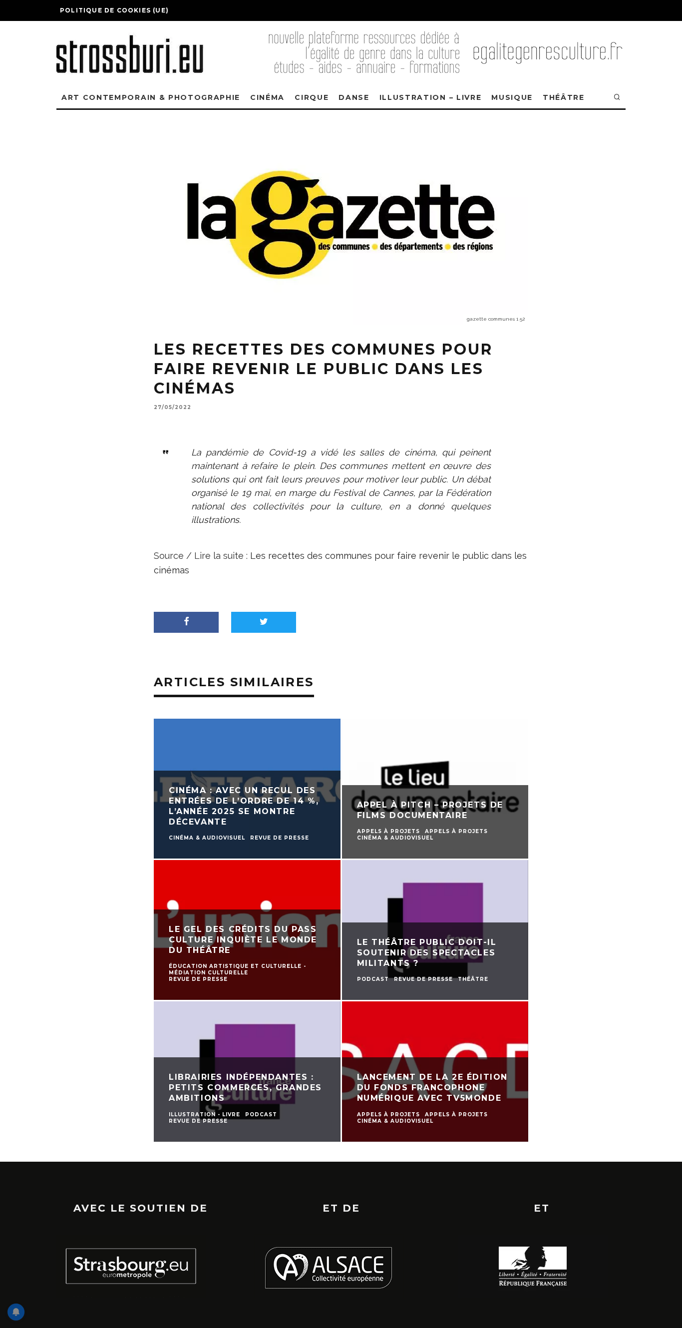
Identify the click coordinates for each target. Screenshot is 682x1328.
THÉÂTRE (564, 97)
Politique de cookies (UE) (114, 10)
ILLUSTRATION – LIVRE (430, 97)
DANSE (354, 97)
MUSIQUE (512, 97)
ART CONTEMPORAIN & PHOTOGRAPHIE (150, 97)
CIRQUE (312, 97)
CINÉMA (267, 97)
